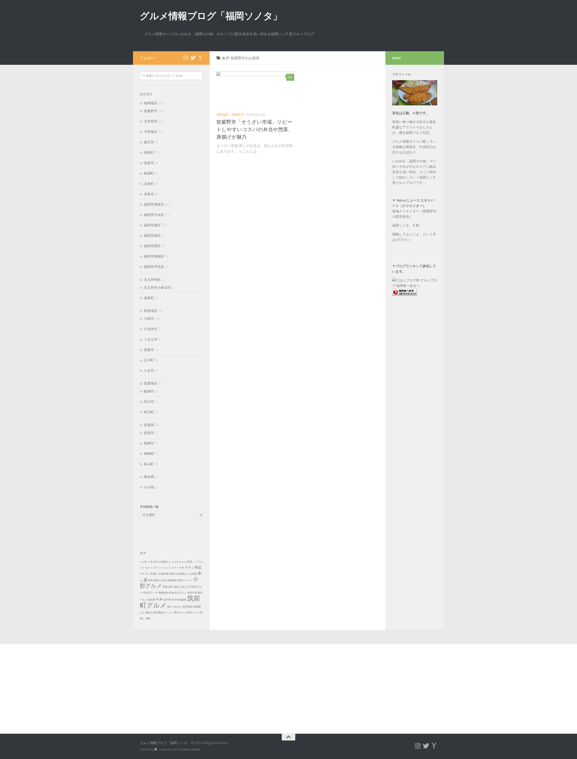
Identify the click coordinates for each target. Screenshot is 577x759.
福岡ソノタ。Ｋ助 (405, 225)
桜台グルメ (180, 592)
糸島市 (149, 194)
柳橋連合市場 (165, 592)
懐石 (170, 586)
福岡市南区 (152, 235)
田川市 (149, 401)
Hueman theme (190, 749)
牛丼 (159, 599)
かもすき (176, 561)
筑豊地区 (150, 383)
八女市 (149, 370)
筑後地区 (150, 311)
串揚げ (154, 573)
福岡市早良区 (154, 267)
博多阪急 (172, 580)
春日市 (149, 142)
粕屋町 (149, 173)
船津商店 (188, 606)
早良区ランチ (150, 592)
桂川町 (149, 412)
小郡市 (149, 318)
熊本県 (149, 477)
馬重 (147, 618)
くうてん (198, 561)
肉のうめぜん (174, 606)
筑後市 (149, 350)
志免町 (149, 183)
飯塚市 (149, 391)
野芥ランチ (193, 612)
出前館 (193, 573)
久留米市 (150, 329)
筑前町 (149, 152)
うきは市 (150, 339)
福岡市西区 (152, 246)
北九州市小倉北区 (157, 287)
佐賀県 (149, 425)
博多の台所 (160, 580)
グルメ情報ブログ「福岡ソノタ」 (211, 16)
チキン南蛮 (193, 567)
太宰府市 (150, 121)
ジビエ (167, 567)
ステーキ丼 (178, 567)
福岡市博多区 (154, 204)
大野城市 (150, 132)
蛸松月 (149, 612)
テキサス (145, 573)
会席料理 (163, 573)
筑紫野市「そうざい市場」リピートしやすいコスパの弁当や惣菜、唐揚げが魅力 (254, 129)
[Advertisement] (414, 390)
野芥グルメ (180, 612)
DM (398, 239)
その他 (149, 487)
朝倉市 (149, 163)
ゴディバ (158, 567)
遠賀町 (149, 298)
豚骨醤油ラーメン (163, 612)
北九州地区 (152, 279)
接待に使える (181, 586)
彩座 (165, 586)
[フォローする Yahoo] (200, 57)
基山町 (149, 464)
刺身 (150, 580)
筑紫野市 (237, 115)
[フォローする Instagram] (185, 57)
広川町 (149, 360)
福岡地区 (222, 115)
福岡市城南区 (154, 256)
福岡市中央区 (154, 215)
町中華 (167, 599)
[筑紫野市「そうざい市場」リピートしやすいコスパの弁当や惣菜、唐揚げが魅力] (255, 90)
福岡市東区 (152, 225)
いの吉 (143, 561)
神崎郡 (149, 453)
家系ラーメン (184, 580)
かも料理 (187, 561)
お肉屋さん (164, 561)
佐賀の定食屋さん (179, 573)
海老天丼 (192, 592)
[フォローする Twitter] (193, 57)
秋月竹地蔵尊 (179, 599)
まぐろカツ (146, 567)
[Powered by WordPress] (155, 749)
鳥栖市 (149, 443)
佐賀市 (149, 433)
